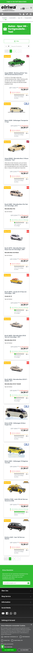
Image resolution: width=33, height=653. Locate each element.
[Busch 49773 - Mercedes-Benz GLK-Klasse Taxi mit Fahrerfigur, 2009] (16, 237)
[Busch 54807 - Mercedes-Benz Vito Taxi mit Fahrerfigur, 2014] (16, 193)
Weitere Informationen (6, 634)
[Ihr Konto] (24, 14)
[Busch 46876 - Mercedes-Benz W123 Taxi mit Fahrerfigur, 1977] (16, 325)
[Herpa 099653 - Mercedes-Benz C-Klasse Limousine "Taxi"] (16, 148)
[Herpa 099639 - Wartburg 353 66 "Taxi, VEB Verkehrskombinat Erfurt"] (16, 62)
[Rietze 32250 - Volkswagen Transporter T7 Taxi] (16, 110)
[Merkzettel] (27, 14)
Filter (17, 41)
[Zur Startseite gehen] (8, 8)
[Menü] (2, 14)
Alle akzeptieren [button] (9, 650)
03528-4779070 (22, 1)
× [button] (31, 624)
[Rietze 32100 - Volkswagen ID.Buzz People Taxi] (16, 412)
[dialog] (16, 638)
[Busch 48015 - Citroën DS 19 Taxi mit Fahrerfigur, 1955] (16, 281)
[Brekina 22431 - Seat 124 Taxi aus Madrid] (16, 526)
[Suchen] (20, 14)
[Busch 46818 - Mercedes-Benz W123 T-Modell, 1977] (16, 369)
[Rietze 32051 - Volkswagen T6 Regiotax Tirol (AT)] (16, 450)
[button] (2, 646)
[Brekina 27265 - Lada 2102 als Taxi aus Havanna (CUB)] (16, 488)
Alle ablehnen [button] (24, 650)
